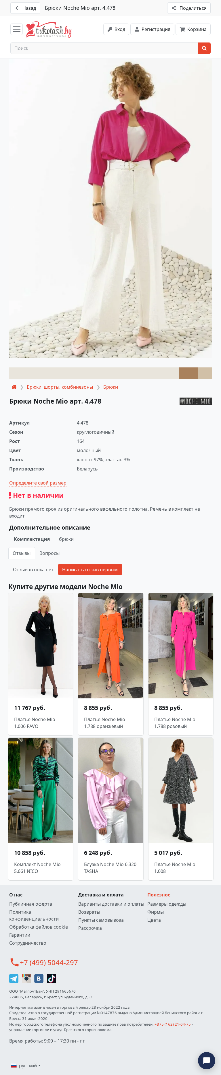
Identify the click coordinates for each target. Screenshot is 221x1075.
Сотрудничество (27, 943)
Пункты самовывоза (101, 920)
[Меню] (16, 29)
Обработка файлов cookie (38, 927)
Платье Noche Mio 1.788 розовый (174, 722)
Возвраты (89, 912)
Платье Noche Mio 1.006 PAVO (34, 722)
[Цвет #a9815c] (188, 373)
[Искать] (204, 48)
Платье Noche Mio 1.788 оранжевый (104, 722)
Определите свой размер (37, 483)
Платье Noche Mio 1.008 (174, 867)
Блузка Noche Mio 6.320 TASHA (110, 867)
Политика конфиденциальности (34, 915)
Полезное (158, 895)
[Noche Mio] (196, 401)
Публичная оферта (30, 904)
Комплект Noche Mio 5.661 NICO (37, 867)
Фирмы (155, 912)
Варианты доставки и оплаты (111, 904)
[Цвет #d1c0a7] (205, 373)
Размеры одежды (166, 904)
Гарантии (19, 935)
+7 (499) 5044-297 (49, 962)
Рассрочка (90, 928)
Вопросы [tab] (49, 553)
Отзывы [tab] (22, 553)
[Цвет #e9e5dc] (94, 373)
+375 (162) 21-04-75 (173, 1024)
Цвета (154, 920)
